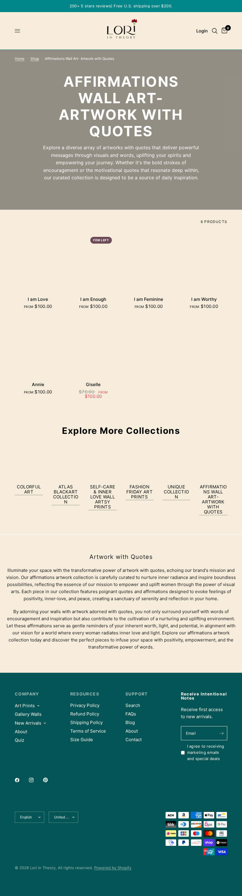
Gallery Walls (28, 714)
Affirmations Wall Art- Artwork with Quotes (213, 499)
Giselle (93, 384)
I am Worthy (204, 299)
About (21, 731)
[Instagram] (35, 780)
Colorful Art (29, 489)
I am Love (38, 299)
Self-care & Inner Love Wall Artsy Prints (102, 496)
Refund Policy (84, 714)
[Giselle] (93, 346)
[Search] (215, 31)
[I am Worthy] (204, 261)
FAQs (130, 714)
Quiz (19, 740)
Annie (38, 384)
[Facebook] (21, 780)
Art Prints (25, 705)
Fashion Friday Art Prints (139, 491)
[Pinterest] (49, 780)
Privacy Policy (84, 705)
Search (132, 705)
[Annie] (38, 346)
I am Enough (93, 299)
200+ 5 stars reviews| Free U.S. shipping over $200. (121, 6)
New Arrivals (28, 723)
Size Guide (81, 739)
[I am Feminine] (148, 261)
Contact (133, 739)
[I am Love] (38, 261)
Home (19, 58)
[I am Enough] (93, 261)
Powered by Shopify (112, 867)
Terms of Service (88, 731)
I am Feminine (148, 299)
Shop (34, 58)
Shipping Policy (86, 722)
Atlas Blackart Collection (66, 494)
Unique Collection (176, 491)
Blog (130, 722)
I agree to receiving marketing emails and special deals (205, 752)
